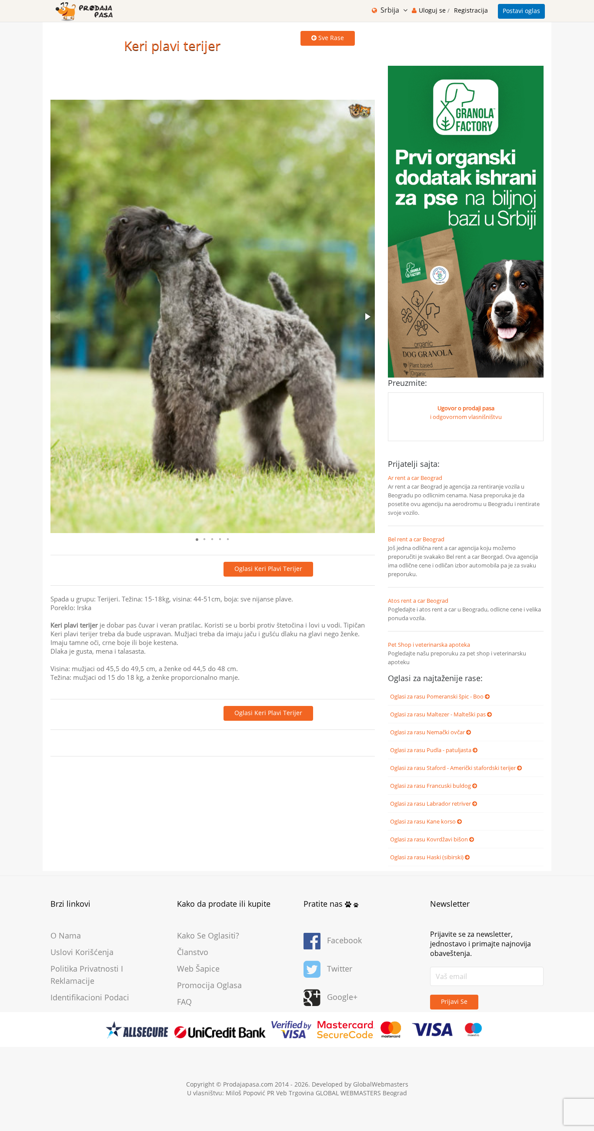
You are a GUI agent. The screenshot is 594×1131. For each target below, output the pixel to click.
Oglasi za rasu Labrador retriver (431, 803)
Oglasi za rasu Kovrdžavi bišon (429, 839)
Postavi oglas (521, 11)
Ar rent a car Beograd (415, 478)
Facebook (344, 940)
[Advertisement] (208, 71)
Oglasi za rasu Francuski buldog (431, 786)
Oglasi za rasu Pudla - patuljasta (431, 750)
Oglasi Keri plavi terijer (268, 568)
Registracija (471, 10)
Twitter (339, 968)
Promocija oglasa (209, 985)
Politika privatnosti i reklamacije (86, 974)
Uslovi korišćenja (81, 952)
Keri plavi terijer (172, 45)
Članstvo (192, 952)
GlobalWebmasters (380, 1084)
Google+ (342, 997)
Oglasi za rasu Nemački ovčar (428, 732)
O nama (65, 935)
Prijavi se (454, 1001)
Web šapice (198, 968)
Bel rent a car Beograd (416, 539)
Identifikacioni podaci (89, 997)
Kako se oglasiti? (208, 935)
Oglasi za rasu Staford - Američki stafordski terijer (453, 768)
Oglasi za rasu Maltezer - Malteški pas (438, 714)
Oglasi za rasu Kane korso (423, 821)
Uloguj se (433, 10)
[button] (367, 317)
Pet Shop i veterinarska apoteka (429, 644)
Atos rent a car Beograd (418, 600)
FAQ (184, 1001)
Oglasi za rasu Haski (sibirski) (427, 857)
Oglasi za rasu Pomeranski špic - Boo (437, 696)
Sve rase (330, 38)
